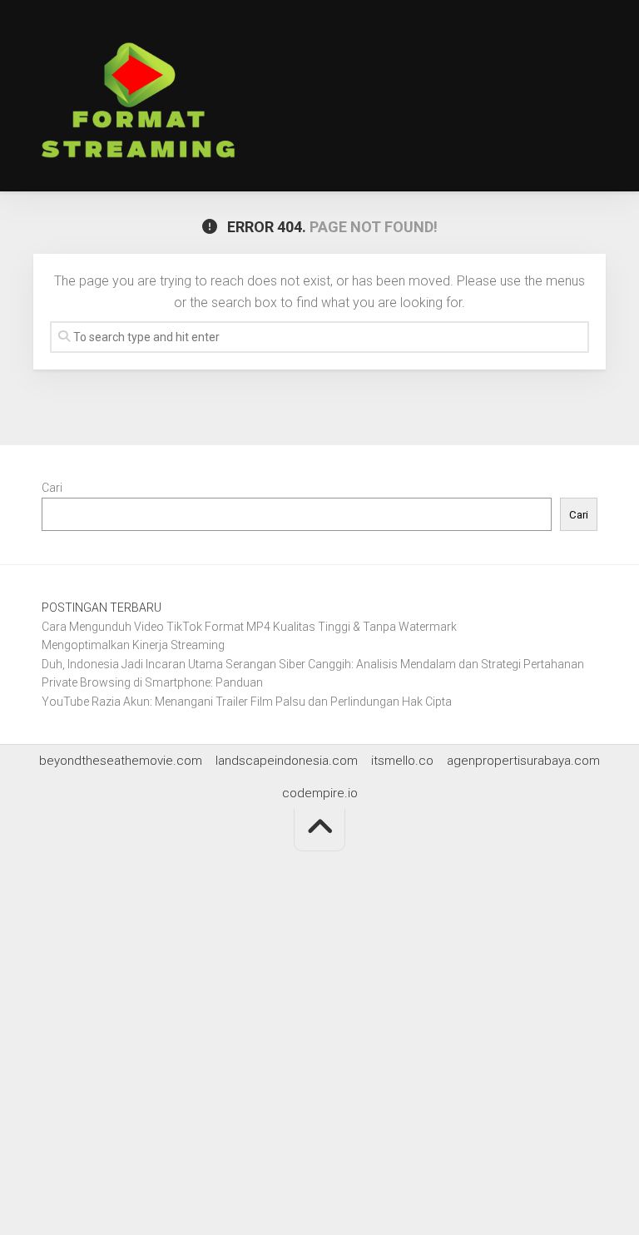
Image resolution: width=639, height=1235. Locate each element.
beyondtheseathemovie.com (120, 760)
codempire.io (320, 793)
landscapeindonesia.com (286, 760)
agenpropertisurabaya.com (523, 760)
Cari (52, 487)
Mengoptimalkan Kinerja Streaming (133, 645)
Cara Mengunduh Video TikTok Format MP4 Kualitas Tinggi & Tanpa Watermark (249, 626)
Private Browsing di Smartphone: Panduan (152, 682)
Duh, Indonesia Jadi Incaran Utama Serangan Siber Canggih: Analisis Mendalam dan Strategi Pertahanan (313, 664)
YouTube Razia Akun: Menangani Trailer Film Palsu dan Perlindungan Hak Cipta (247, 701)
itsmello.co (402, 760)
